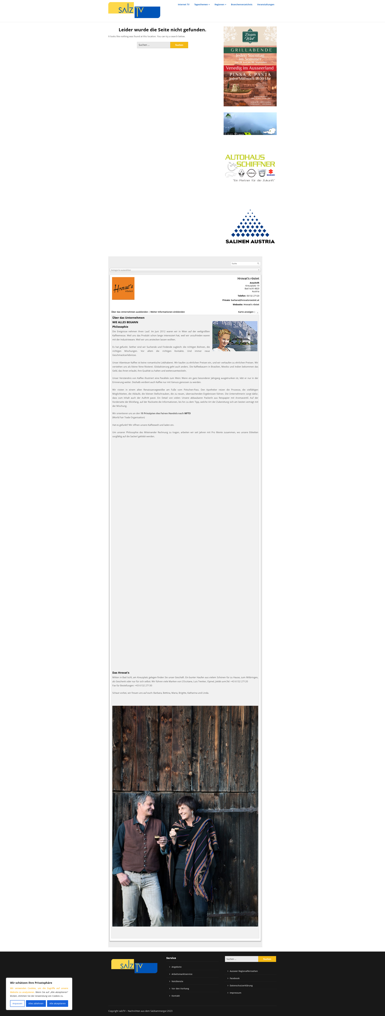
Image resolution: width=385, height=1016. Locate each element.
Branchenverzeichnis (241, 4)
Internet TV (183, 4)
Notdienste (177, 981)
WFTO (187, 413)
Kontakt (176, 995)
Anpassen (17, 1003)
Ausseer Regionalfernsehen (244, 971)
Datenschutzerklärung (241, 985)
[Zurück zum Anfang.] (257, 311)
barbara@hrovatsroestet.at (245, 300)
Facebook (235, 978)
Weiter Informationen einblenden (167, 311)
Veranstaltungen (265, 4)
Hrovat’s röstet (251, 304)
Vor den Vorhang (180, 988)
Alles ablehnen (35, 1003)
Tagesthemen (201, 4)
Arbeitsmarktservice (182, 974)
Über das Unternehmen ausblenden (129, 311)
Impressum (235, 992)
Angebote (177, 966)
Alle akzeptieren (57, 1003)
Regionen (219, 4)
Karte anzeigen (246, 311)
